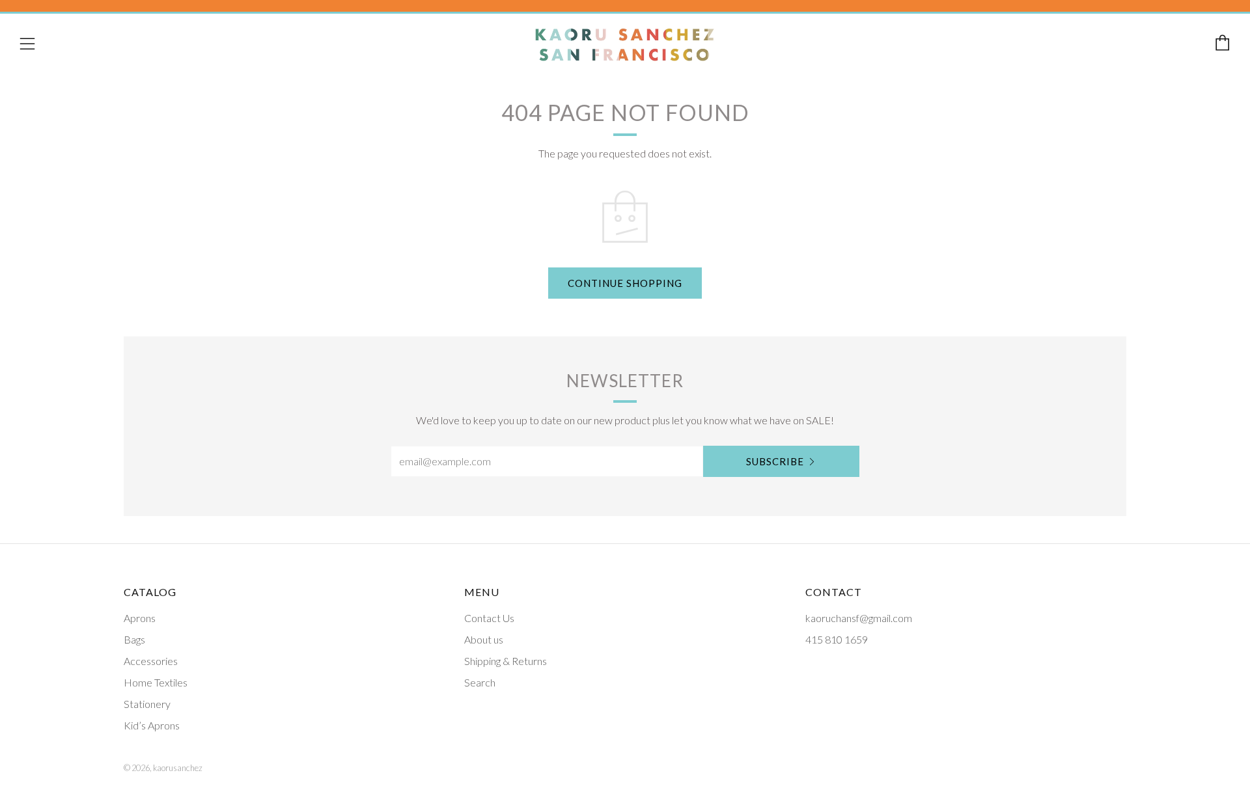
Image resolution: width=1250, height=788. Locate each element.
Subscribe (775, 461)
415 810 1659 (836, 639)
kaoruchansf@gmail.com (858, 618)
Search (479, 682)
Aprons (140, 618)
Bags (134, 639)
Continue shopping (625, 283)
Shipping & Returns (505, 661)
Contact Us (489, 618)
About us (483, 639)
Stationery (147, 704)
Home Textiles (156, 682)
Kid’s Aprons (152, 725)
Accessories (151, 661)
